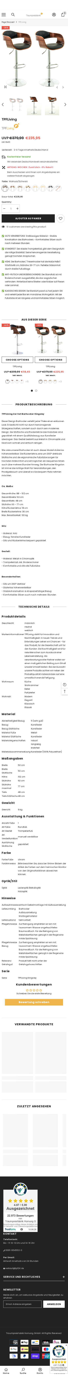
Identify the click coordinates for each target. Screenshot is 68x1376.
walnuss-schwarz (7, 381)
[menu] (4, 15)
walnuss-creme (45, 381)
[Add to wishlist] (60, 218)
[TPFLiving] (17, 339)
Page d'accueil (8, 22)
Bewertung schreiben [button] (34, 1002)
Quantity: (7, 202)
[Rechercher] (13, 15)
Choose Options (17, 359)
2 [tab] (36, 391)
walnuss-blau (17, 381)
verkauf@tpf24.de (14, 1268)
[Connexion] (54, 14)
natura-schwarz (55, 381)
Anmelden (54, 1304)
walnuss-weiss (50, 381)
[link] (17, 1078)
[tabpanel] (17, 355)
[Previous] (57, 87)
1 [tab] (32, 391)
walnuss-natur (22, 381)
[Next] (63, 87)
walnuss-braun (12, 381)
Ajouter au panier (28, 218)
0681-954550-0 (13, 1250)
